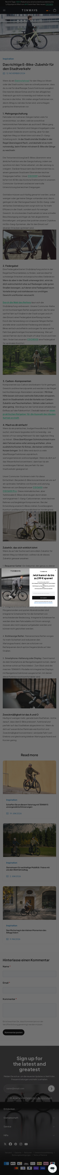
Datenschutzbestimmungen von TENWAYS (43, 602)
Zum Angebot (43, 597)
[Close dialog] (55, 570)
